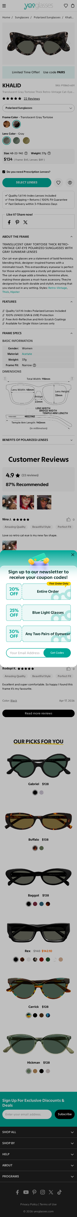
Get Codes (57, 653)
